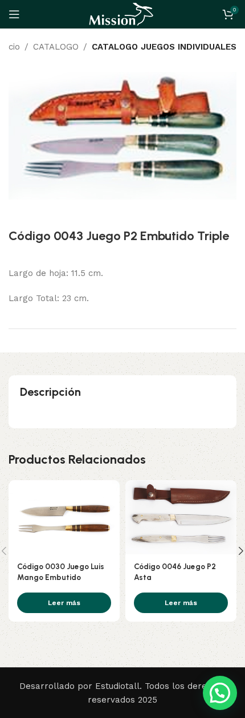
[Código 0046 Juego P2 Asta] (180, 517)
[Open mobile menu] (14, 14)
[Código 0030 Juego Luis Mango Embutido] (64, 517)
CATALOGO (56, 47)
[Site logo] (122, 14)
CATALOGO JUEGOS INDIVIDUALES (164, 47)
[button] (220, 693)
